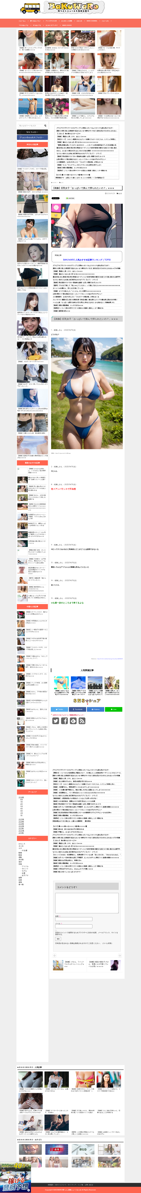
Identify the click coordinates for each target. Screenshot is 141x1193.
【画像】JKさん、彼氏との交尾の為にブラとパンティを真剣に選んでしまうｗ (36, 729)
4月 (21, 809)
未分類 (21, 859)
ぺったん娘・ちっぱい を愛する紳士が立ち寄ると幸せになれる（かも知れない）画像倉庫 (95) (83, 302)
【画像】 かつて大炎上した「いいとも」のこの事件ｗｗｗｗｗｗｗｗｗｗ (77, 291)
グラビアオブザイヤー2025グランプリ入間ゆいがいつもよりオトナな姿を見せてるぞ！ (85, 128)
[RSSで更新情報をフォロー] (81, 720)
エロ (120, 193)
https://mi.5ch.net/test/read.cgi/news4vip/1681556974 (110, 658)
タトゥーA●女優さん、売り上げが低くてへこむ (68, 288)
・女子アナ (24, 875)
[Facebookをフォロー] (64, 720)
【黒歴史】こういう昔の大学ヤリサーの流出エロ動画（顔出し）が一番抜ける (82, 170)
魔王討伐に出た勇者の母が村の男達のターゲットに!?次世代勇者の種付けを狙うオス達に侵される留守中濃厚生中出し (95, 148)
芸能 (20, 864)
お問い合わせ (89, 1185)
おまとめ (79, 21)
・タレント (24, 869)
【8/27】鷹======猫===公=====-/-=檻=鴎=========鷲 (73, 175)
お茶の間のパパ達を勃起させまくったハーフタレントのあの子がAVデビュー (81, 159)
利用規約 (50, 1185)
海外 (20, 862)
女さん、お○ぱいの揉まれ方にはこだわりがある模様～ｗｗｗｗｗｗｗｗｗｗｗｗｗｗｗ (85, 151)
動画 (20, 855)
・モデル (23, 871)
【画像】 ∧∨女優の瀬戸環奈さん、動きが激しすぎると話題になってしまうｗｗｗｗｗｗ (81, 790)
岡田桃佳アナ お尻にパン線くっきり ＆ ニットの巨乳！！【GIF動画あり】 (80, 178)
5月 (21, 806)
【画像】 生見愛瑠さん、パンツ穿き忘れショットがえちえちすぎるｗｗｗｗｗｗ (79, 793)
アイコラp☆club (51, 21)
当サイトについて (60, 1185)
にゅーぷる (105, 21)
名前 (58, 916)
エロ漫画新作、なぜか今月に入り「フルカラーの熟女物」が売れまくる (80, 162)
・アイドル (24, 866)
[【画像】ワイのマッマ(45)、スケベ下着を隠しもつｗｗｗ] (32, 158)
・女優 (22, 873)
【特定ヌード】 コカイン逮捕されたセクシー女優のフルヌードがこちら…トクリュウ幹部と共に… (88, 139)
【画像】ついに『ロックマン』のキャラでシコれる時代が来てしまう (79, 165)
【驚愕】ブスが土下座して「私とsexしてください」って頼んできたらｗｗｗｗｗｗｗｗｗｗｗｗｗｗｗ (86, 285)
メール (58, 923)
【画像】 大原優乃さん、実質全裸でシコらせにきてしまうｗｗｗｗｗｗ (76, 787)
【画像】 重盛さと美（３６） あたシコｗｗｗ (71, 136)
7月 (21, 802)
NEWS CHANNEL (92, 21)
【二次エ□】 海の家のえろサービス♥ (68, 134)
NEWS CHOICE (67, 25)
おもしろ (22, 844)
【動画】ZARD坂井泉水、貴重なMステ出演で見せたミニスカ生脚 (74, 801)
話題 (20, 880)
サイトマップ (72, 1185)
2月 (21, 813)
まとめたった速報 (66, 21)
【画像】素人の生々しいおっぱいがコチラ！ (67, 872)
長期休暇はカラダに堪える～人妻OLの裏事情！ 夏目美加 (72, 821)
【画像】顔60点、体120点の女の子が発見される (68, 829)
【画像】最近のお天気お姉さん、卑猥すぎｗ (67, 860)
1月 (21, 815)
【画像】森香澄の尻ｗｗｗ (61, 311)
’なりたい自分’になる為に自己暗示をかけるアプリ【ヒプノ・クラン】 (79, 153)
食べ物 (21, 884)
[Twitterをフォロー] (55, 720)
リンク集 (80, 1185)
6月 (21, 804)
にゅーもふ (22, 21)
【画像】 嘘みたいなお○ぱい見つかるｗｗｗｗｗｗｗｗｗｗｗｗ (77, 142)
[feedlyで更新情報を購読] (72, 720)
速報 (20, 882)
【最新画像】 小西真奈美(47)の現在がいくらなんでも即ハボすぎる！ (75, 798)
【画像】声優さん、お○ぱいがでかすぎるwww (68, 832)
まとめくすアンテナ (52, 25)
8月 (21, 800)
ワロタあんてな (23, 25)
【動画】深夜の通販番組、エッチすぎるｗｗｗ (72, 168)
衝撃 (20, 878)
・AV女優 (23, 850)
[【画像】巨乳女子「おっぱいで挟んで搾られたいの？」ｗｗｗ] (95, 709)
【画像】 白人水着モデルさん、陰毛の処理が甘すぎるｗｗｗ (72, 781)
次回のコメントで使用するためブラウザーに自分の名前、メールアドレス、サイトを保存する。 (86, 933)
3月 (21, 811)
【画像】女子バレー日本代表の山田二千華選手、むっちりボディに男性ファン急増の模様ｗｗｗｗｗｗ (86, 807)
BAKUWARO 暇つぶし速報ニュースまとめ (67, 1190)
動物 (20, 853)
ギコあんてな (37, 25)
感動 (20, 857)
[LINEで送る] (70, 198)
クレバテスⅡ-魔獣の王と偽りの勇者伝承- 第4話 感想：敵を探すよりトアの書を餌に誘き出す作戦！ (85, 300)
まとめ (21, 846)
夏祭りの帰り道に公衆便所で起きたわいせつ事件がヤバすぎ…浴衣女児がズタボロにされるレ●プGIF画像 (90, 131)
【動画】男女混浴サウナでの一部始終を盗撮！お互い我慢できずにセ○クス (81, 156)
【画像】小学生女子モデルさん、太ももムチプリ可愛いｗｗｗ (73, 869)
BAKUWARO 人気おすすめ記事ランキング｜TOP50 (87, 259)
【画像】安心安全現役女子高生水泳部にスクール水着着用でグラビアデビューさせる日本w (82, 812)
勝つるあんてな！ (35, 21)
